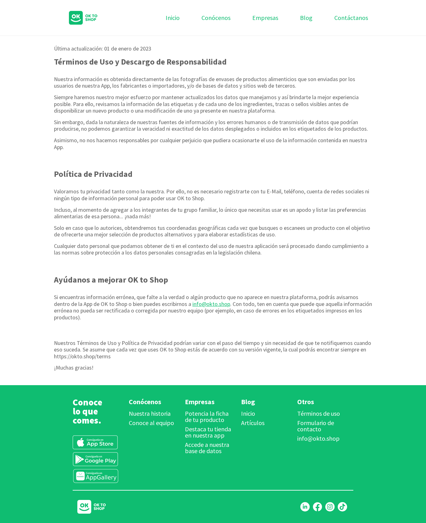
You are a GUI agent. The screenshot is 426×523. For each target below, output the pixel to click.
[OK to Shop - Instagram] (330, 506)
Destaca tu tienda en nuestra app (208, 432)
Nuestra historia (150, 413)
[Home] (75, 18)
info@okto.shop (211, 304)
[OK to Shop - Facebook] (317, 506)
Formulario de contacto (315, 426)
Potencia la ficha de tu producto (207, 416)
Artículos (252, 423)
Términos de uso (318, 413)
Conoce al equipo (151, 423)
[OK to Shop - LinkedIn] (305, 506)
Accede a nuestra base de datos (207, 448)
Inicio (248, 413)
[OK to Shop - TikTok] (342, 506)
